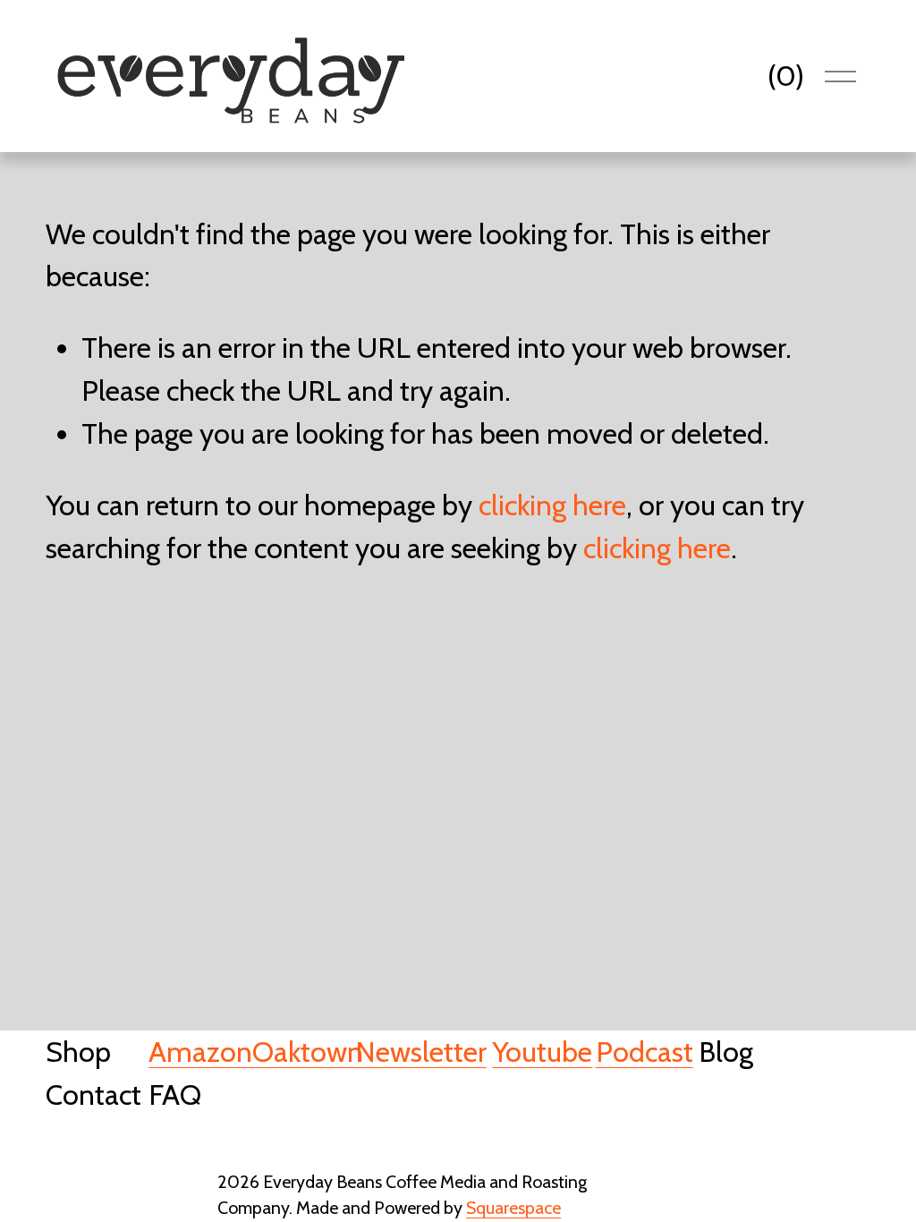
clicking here (552, 505)
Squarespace (513, 1207)
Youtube (542, 1051)
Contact (93, 1094)
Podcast (644, 1051)
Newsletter (421, 1051)
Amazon (200, 1051)
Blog (726, 1051)
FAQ (174, 1094)
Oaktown (307, 1051)
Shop (78, 1051)
